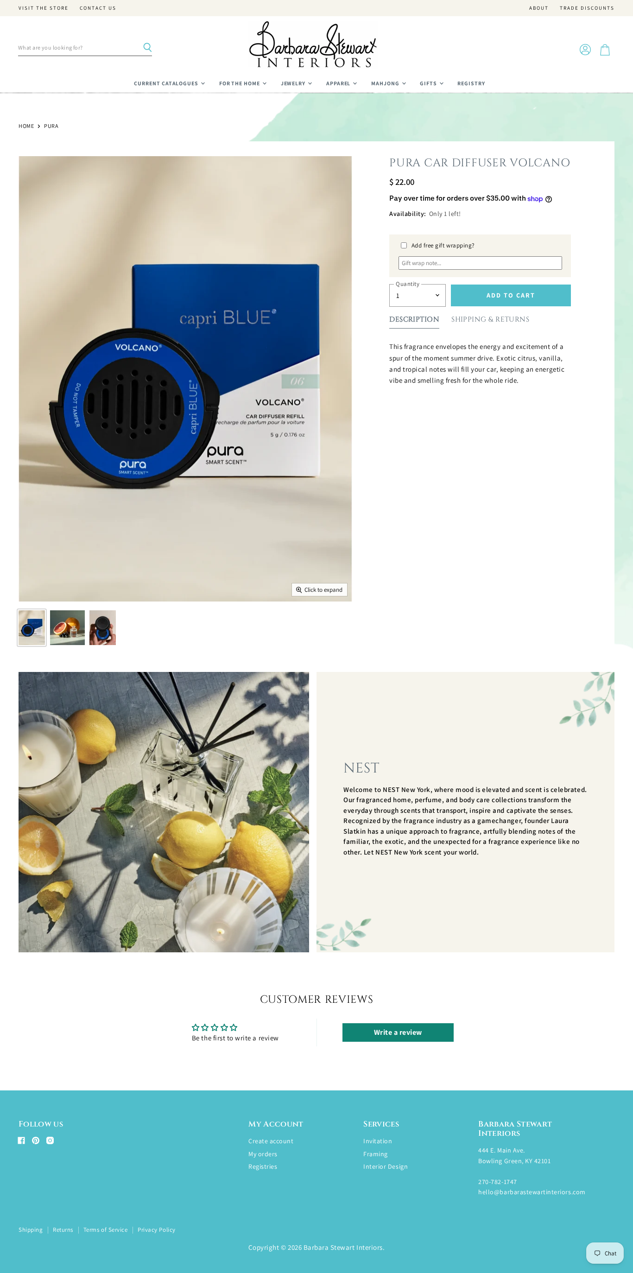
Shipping (31, 1230)
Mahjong (386, 83)
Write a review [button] (398, 1032)
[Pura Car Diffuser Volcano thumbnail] (32, 627)
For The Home (240, 83)
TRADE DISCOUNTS (587, 8)
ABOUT (539, 8)
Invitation (377, 1141)
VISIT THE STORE (44, 8)
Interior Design (385, 1166)
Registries (262, 1166)
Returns (63, 1230)
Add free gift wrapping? (443, 245)
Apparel (339, 83)
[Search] (147, 47)
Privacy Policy (156, 1230)
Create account (270, 1141)
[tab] (414, 321)
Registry (471, 83)
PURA (51, 126)
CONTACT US (98, 8)
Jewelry (294, 83)
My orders (263, 1154)
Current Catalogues (167, 83)
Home (26, 126)
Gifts (429, 83)
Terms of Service (105, 1230)
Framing (375, 1154)
